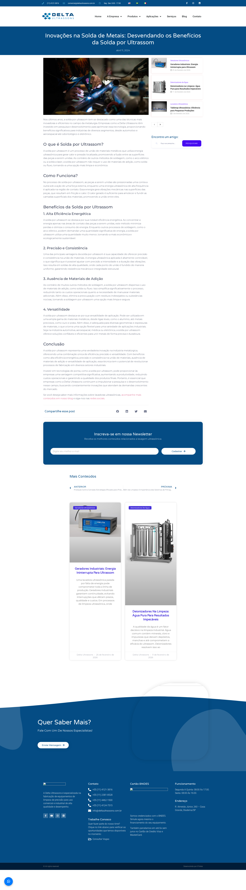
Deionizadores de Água (179, 82)
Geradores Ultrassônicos (179, 61)
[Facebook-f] (187, 3)
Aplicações (152, 16)
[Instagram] (193, 3)
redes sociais (97, 398)
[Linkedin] (199, 3)
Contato (197, 16)
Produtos (133, 16)
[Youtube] (51, 815)
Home (98, 16)
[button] (117, 411)
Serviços (171, 16)
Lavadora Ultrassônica (179, 104)
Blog (184, 16)
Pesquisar (192, 143)
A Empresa (113, 16)
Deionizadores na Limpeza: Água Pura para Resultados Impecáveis (150, 615)
